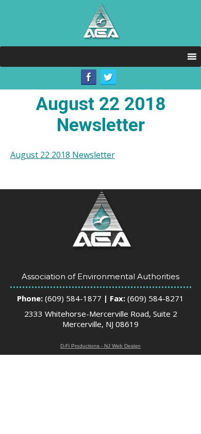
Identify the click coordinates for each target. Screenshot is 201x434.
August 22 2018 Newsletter (62, 154)
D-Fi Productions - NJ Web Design (100, 346)
